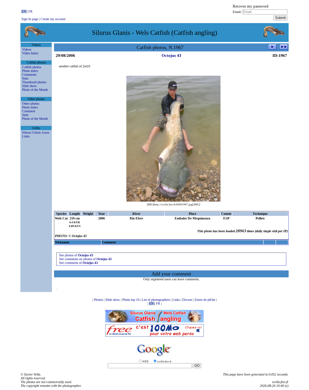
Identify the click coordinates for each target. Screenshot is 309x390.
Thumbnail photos (34, 82)
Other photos (30, 103)
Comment (28, 111)
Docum (187, 299)
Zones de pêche (205, 299)
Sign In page (29, 19)
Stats (25, 78)
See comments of (78, 263)
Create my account (53, 19)
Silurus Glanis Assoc (36, 132)
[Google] (154, 357)
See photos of (76, 255)
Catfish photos (31, 67)
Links (26, 136)
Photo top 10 (131, 299)
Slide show (29, 86)
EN (24, 11)
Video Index (30, 53)
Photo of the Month (35, 89)
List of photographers (156, 299)
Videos (26, 49)
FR (30, 11)
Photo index (30, 71)
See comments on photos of (85, 259)
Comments (29, 74)
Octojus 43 (171, 55)
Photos (99, 299)
